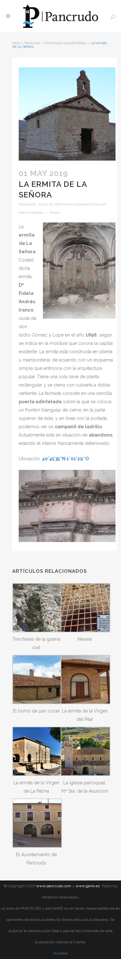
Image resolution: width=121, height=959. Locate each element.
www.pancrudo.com (53, 886)
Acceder (60, 953)
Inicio (16, 43)
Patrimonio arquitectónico (65, 43)
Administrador (31, 212)
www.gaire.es (88, 886)
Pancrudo (32, 43)
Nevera (84, 639)
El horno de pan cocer (36, 710)
